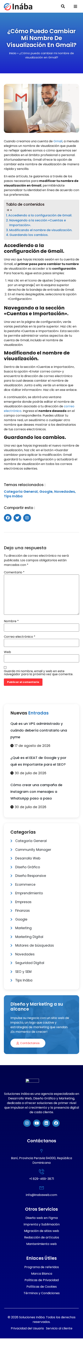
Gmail (57, 141)
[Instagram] (27, 1123)
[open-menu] (75, 7)
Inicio (12, 53)
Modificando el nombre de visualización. (40, 230)
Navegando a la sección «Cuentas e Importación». (37, 223)
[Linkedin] (46, 1123)
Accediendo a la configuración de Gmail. (40, 215)
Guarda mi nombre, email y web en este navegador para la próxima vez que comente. (38, 673)
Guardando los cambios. (28, 235)
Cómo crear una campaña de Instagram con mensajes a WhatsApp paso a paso (36, 791)
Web (7, 652)
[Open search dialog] (63, 7)
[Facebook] (56, 1123)
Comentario (14, 572)
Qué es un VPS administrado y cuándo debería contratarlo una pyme (38, 730)
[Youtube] (37, 1123)
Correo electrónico (19, 636)
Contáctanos (30, 1043)
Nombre (11, 621)
